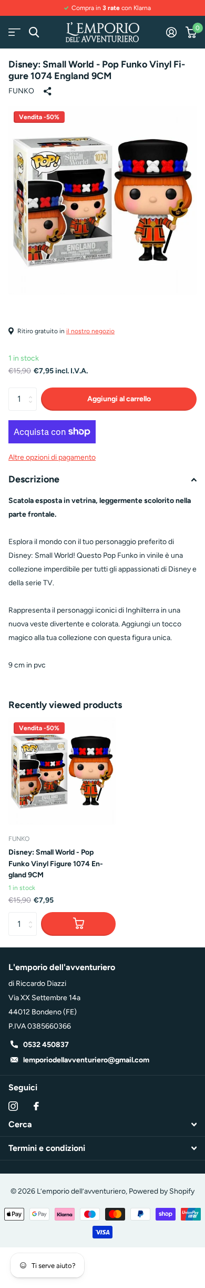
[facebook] (36, 1106)
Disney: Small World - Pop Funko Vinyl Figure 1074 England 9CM (55, 863)
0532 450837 (46, 1044)
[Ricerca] (34, 32)
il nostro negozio (90, 331)
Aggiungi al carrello (119, 398)
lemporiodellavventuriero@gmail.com (86, 1059)
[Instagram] (13, 1106)
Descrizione (33, 479)
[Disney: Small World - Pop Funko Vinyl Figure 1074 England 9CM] (62, 771)
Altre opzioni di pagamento (52, 457)
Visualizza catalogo (14, 32)
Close (102, 1124)
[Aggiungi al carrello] (78, 924)
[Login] (171, 32)
